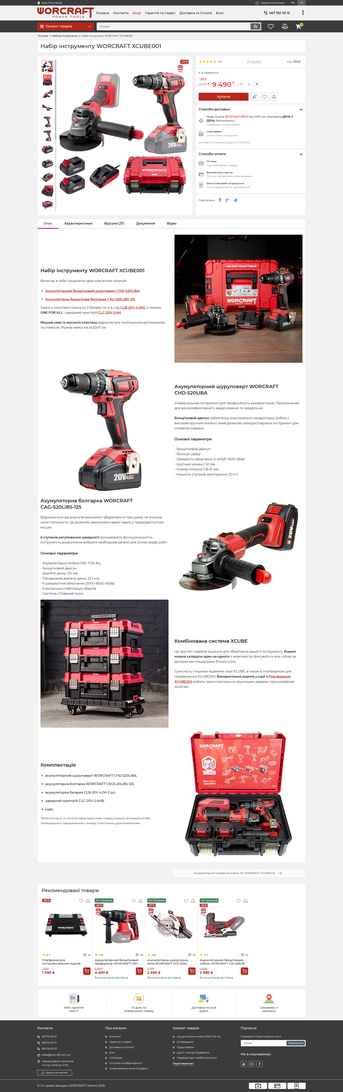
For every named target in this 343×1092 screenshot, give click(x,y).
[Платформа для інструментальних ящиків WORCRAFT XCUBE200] (66, 925)
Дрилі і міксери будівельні (193, 1052)
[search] (255, 26)
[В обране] (264, 97)
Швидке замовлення (254, 97)
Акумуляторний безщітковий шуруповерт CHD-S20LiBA (92, 291)
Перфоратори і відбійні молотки (197, 1057)
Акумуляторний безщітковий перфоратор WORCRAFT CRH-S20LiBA (117, 964)
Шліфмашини (185, 1041)
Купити (223, 97)
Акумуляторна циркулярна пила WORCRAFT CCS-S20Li (167, 962)
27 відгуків (254, 61)
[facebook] (260, 1064)
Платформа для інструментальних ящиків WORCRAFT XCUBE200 (61, 964)
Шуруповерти (185, 1047)
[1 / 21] (122, 130)
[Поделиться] (220, 200)
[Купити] (87, 971)
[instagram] (252, 1064)
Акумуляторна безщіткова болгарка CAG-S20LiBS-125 (90, 299)
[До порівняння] (274, 97)
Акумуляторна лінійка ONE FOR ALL (199, 1036)
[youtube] (244, 1064)
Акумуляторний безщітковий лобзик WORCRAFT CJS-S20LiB (222, 962)
